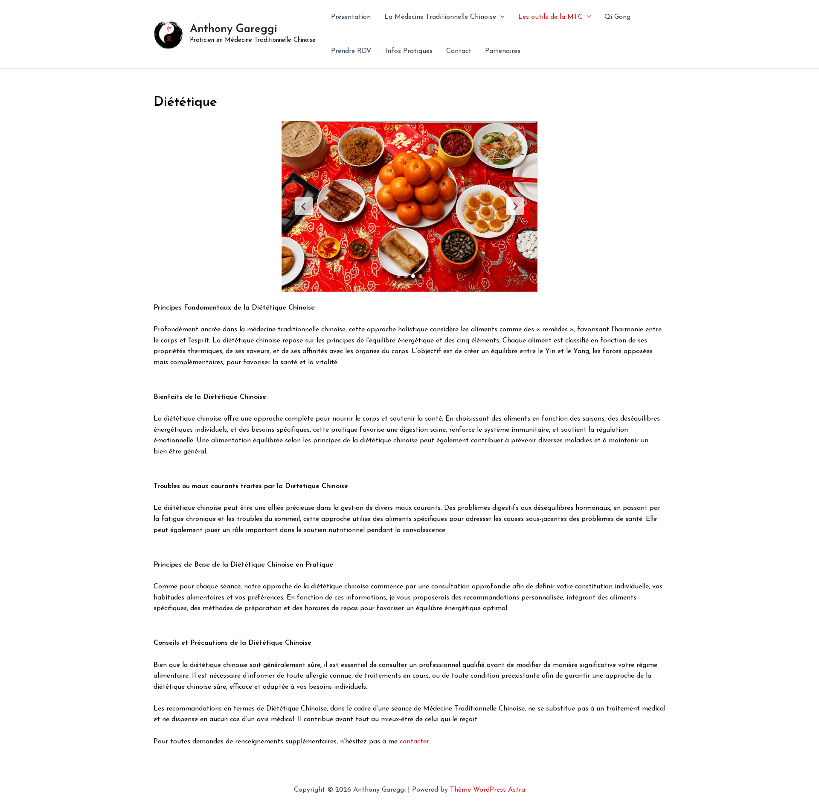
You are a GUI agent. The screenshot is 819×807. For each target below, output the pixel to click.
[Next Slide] (515, 206)
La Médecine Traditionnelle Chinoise (440, 17)
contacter (414, 741)
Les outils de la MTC (550, 17)
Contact (458, 51)
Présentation (351, 17)
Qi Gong (617, 17)
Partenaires (502, 51)
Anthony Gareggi (233, 29)
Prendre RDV (351, 51)
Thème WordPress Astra (487, 790)
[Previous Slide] (304, 206)
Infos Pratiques (409, 51)
